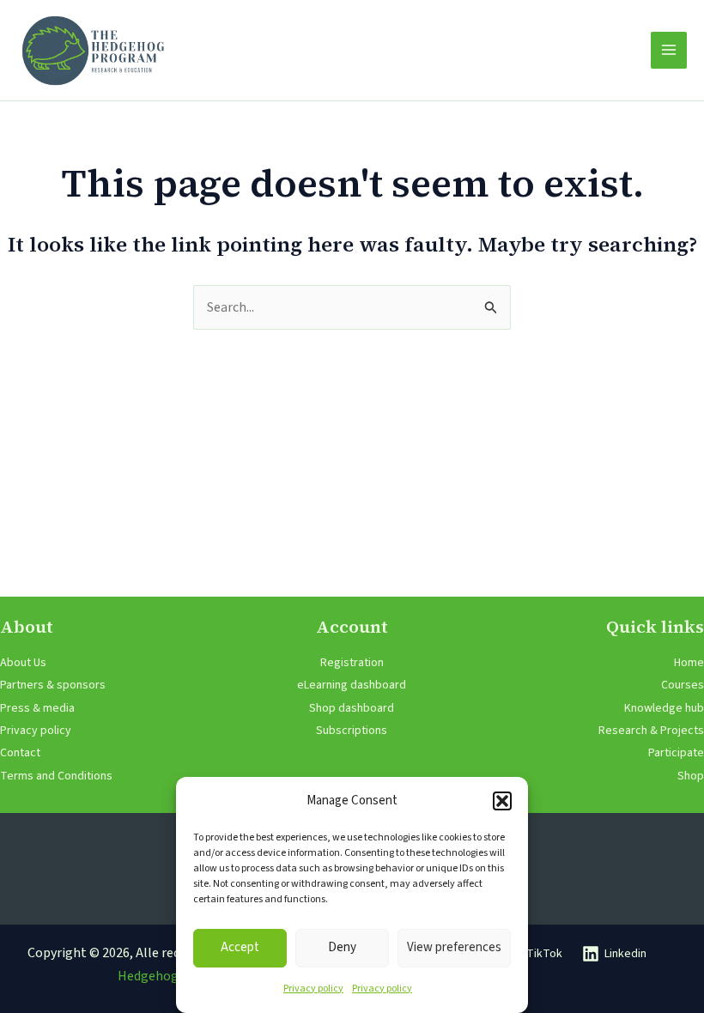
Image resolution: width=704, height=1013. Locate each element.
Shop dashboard (351, 708)
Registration (352, 662)
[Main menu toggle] (669, 50)
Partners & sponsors (53, 685)
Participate (676, 752)
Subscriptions (351, 730)
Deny (342, 947)
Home (689, 662)
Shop (690, 776)
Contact (20, 752)
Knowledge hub (664, 708)
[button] (502, 801)
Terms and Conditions (56, 776)
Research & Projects (651, 730)
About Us (23, 662)
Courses (682, 685)
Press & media (37, 708)
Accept (240, 947)
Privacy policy (313, 988)
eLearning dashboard (351, 685)
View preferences (454, 947)
